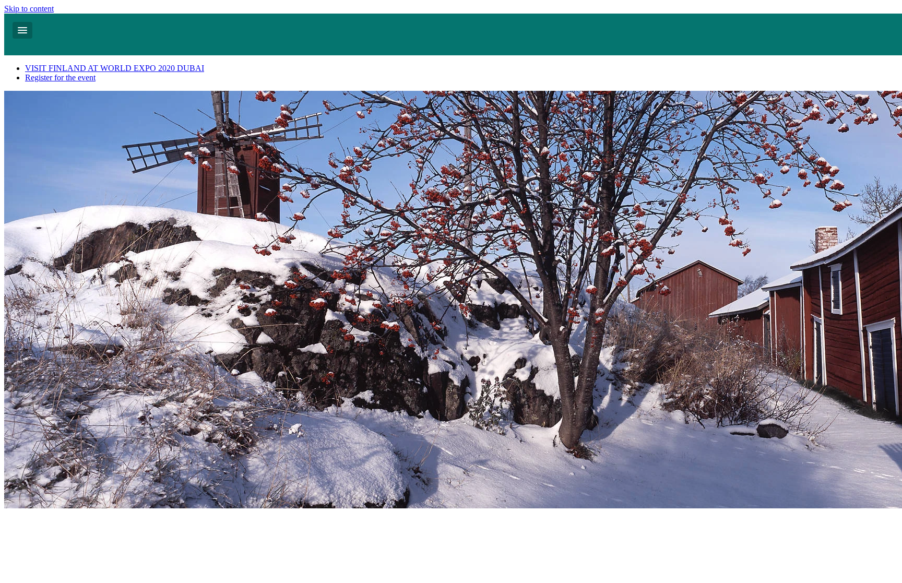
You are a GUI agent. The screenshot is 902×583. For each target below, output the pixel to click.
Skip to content (29, 8)
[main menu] (22, 30)
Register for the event (60, 77)
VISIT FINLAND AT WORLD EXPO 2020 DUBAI (114, 68)
